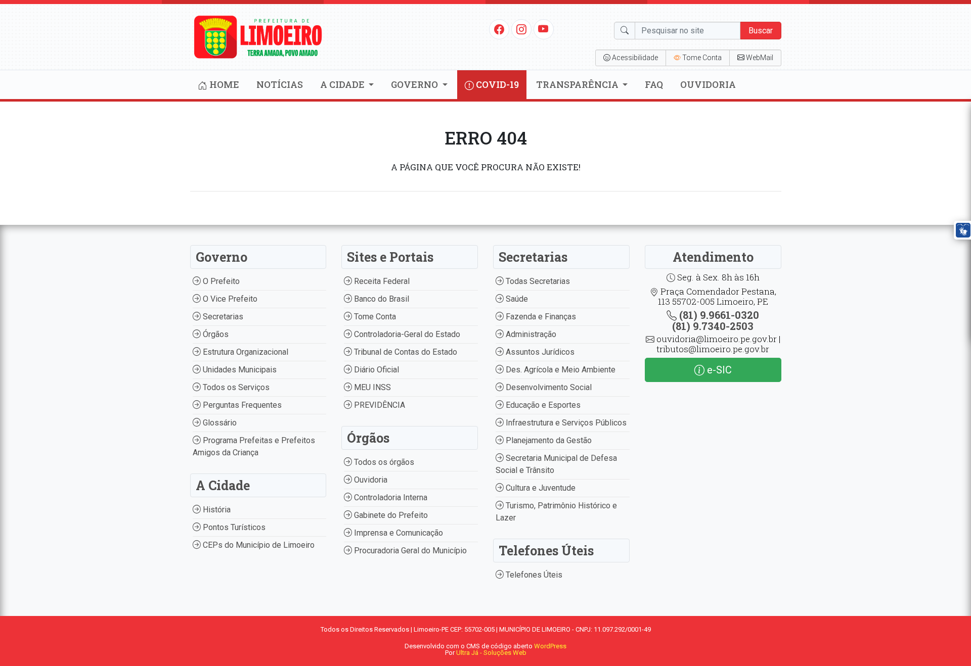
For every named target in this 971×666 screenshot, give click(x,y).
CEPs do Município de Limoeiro (258, 545)
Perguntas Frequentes (241, 405)
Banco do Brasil (380, 299)
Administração (530, 334)
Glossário (219, 422)
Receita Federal (381, 281)
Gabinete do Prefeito (390, 515)
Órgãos (215, 334)
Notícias (279, 84)
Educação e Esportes (542, 405)
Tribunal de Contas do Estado (404, 352)
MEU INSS (371, 387)
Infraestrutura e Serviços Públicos (565, 422)
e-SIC (718, 370)
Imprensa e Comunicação (397, 533)
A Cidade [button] (343, 84)
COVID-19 (496, 84)
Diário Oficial (375, 369)
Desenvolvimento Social (548, 387)
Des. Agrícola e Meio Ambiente (559, 369)
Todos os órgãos (383, 462)
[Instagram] (521, 29)
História (216, 509)
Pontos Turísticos (233, 527)
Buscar (760, 30)
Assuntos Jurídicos (539, 352)
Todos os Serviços (235, 387)
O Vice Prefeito (229, 299)
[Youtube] (543, 29)
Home (223, 84)
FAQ (654, 84)
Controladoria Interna (389, 497)
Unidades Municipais (239, 369)
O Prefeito (220, 281)
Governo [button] (415, 84)
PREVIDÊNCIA (378, 405)
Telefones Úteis (533, 575)
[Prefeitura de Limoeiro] (258, 36)
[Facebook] (499, 29)
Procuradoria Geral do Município (409, 550)
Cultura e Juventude (540, 488)
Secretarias (222, 316)
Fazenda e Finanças (540, 316)
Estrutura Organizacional (244, 352)
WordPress (550, 646)
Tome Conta (374, 316)
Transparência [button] (578, 84)
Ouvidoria (708, 84)
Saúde (516, 299)
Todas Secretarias (537, 281)
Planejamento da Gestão (548, 440)
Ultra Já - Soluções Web (491, 652)
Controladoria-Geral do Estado (406, 334)
